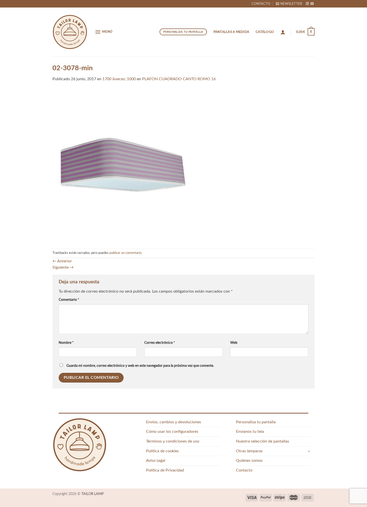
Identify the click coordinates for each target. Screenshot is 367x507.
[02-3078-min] (183, 165)
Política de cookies (162, 451)
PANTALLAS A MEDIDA (231, 31)
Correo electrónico (159, 343)
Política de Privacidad (165, 470)
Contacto (261, 3)
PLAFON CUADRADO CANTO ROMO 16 (179, 79)
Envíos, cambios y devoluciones (173, 422)
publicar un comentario (125, 252)
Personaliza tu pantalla (256, 422)
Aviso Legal (155, 461)
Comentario (69, 300)
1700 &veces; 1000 (119, 79)
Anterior (62, 261)
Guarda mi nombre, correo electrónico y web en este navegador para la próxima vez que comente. (140, 366)
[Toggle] (309, 451)
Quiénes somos (249, 461)
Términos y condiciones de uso (172, 441)
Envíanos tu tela (250, 432)
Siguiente (63, 267)
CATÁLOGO (265, 31)
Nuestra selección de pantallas (262, 441)
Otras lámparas (249, 451)
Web (233, 343)
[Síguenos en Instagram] (307, 3)
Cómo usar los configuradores (172, 432)
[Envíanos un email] (312, 3)
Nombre (66, 343)
